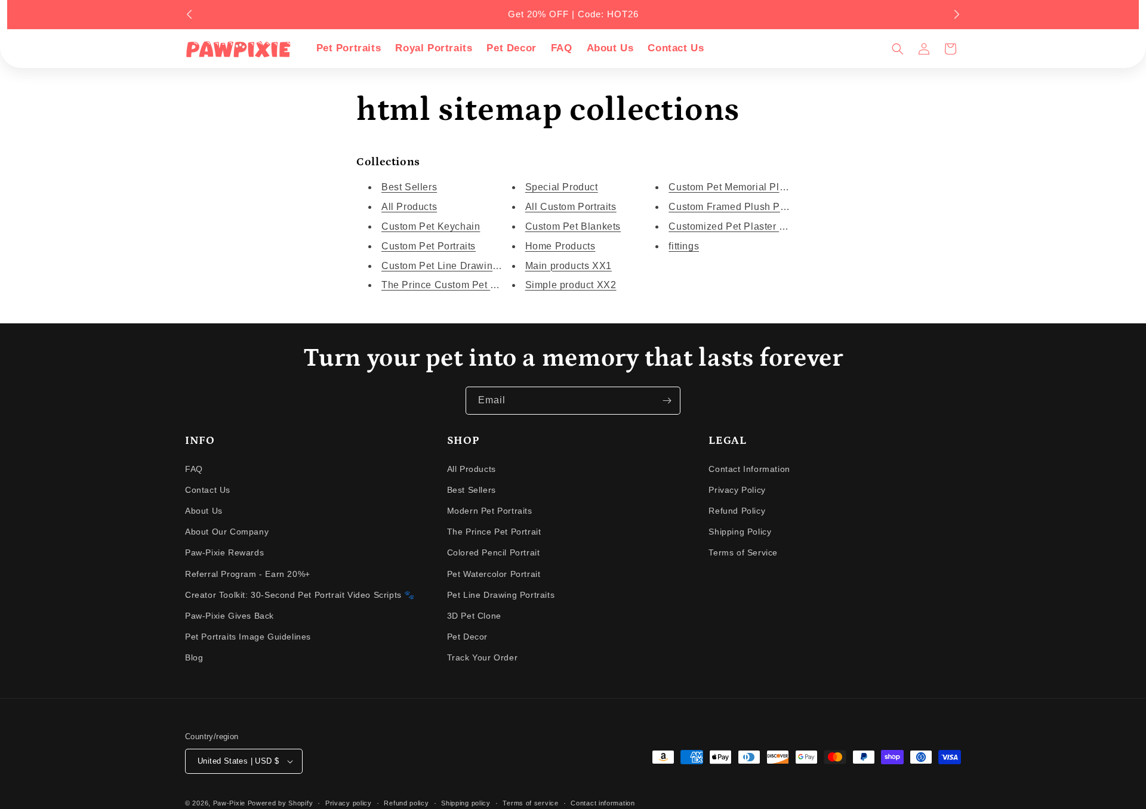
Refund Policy (736, 510)
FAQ (194, 469)
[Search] (898, 49)
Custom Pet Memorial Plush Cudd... (749, 187)
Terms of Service (743, 552)
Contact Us (207, 490)
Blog (194, 657)
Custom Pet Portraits (428, 246)
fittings (683, 246)
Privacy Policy (736, 490)
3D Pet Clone (474, 615)
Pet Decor (467, 636)
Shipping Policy (739, 531)
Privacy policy (348, 803)
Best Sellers (409, 187)
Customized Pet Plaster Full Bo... (744, 226)
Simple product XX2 (571, 285)
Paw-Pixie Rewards (224, 552)
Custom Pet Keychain (430, 226)
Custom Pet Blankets (573, 226)
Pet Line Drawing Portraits (501, 595)
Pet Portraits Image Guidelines (248, 636)
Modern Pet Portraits (489, 510)
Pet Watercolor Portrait (494, 574)
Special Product (561, 187)
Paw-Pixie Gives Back (229, 615)
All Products (409, 207)
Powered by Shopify (280, 803)
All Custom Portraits (571, 207)
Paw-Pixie (229, 803)
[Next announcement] (957, 14)
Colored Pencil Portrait (493, 552)
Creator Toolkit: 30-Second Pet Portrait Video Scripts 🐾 (300, 595)
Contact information (602, 803)
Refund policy (406, 803)
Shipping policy (466, 803)
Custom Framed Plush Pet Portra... (747, 207)
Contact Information (749, 469)
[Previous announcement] (189, 14)
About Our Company (227, 531)
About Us (204, 510)
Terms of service (530, 803)
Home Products (560, 246)
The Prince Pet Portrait (494, 531)
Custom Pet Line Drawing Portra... (459, 266)
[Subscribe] (667, 401)
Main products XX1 (568, 266)
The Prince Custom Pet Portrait (452, 285)
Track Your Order (482, 657)
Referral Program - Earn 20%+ (247, 574)
